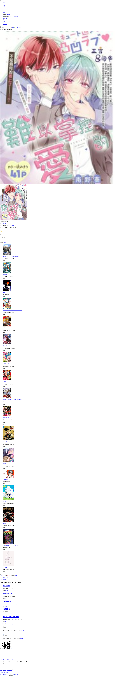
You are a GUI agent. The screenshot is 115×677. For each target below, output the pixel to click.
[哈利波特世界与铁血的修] (8, 565)
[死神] (7, 290)
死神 (4, 292)
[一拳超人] (7, 379)
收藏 (1, 670)
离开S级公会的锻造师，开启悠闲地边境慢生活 (13, 399)
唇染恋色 (5, 463)
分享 (1, 674)
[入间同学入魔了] (7, 362)
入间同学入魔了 (6, 363)
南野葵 (4, 223)
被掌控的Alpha (7, 593)
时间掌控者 (6, 609)
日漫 (4, 6)
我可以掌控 (6, 586)
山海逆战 (5, 274)
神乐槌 (4, 523)
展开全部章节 (3, 579)
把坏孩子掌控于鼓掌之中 (11, 617)
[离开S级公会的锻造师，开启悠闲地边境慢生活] (7, 397)
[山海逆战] (7, 272)
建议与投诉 (7, 659)
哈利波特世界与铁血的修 (8, 567)
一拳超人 (5, 381)
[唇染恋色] (8, 461)
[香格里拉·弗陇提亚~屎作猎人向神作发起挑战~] (7, 308)
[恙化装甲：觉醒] (7, 344)
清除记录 (9, 14)
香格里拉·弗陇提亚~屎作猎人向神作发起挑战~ (12, 310)
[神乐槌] (8, 521)
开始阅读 (4, 670)
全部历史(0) (5, 18)
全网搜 (19, 27)
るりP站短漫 (5, 479)
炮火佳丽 (5, 441)
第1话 (8, 575)
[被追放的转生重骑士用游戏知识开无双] (7, 254)
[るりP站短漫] (8, 477)
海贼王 (4, 328)
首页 (4, 2)
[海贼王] (7, 326)
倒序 (16, 575)
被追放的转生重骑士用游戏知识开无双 (11, 256)
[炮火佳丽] (8, 440)
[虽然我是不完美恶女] (7, 415)
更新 (4, 4)
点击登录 (16, 16)
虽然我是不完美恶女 (7, 417)
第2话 (6, 621)
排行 (4, 5)
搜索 (13, 27)
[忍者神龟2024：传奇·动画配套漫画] (8, 543)
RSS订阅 (4, 674)
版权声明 (11, 659)
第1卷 (6, 606)
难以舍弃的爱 (7, 601)
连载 (2, 575)
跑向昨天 (5, 501)
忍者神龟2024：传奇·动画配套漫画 (10, 545)
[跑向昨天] (8, 499)
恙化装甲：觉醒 (6, 345)
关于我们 (2, 659)
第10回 (6, 590)
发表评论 (22, 630)
